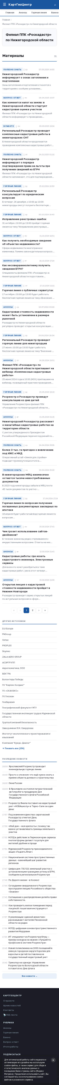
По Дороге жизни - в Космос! (24, 880)
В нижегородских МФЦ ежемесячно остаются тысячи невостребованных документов (26, 478)
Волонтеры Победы (12, 679)
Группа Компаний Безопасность (19, 722)
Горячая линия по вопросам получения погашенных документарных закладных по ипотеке (30, 506)
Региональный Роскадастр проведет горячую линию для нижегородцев (26, 341)
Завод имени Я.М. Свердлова (17, 728)
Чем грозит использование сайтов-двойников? (25, 533)
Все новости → (29, 976)
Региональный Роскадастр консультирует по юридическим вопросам (23, 194)
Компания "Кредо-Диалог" (16, 743)
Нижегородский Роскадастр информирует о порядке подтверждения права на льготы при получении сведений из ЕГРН (26, 164)
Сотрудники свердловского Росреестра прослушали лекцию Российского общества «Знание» (32, 888)
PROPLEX (7, 645)
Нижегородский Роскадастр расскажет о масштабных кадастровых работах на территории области (28, 425)
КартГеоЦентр (20, 4)
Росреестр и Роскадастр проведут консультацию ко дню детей (25, 398)
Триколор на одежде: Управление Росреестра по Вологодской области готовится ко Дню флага (28, 965)
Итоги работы (10, 1046)
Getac (5, 640)
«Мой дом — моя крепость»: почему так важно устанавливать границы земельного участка (32, 829)
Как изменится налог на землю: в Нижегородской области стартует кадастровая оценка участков (24, 106)
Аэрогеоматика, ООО (13, 668)
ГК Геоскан (8, 696)
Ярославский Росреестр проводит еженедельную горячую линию (27, 768)
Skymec (6, 651)
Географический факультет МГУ (19, 707)
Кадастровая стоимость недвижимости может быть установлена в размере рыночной (28, 315)
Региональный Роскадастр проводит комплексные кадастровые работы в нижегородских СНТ (26, 134)
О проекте (8, 1000)
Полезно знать (12, 69)
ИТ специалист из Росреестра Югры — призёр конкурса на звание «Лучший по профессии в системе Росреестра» (29, 939)
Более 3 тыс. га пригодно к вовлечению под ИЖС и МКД (27, 451)
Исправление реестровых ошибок (24, 218)
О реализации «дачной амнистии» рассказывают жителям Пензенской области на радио (27, 920)
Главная (10, 12)
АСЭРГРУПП (8, 662)
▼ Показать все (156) (13, 748)
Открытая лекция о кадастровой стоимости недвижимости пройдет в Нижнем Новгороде (26, 588)
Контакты (8, 1010)
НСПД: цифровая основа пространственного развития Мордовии (32, 929)
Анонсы (23, 12)
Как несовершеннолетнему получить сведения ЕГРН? (26, 267)
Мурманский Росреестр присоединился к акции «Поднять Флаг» (30, 850)
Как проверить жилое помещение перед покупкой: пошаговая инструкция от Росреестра (30, 908)
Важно (6, 1037)
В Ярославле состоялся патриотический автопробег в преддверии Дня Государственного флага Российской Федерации (30, 793)
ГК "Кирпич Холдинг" (13, 685)
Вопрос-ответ (12, 98)
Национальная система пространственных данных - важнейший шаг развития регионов (32, 860)
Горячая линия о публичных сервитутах (27, 290)
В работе (8, 126)
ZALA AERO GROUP (12, 656)
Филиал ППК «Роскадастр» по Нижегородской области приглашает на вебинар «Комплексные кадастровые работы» (28, 370)
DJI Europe (7, 628)
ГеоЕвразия (8, 702)
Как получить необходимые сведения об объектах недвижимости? (26, 242)
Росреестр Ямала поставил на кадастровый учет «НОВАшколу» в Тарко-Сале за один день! (32, 806)
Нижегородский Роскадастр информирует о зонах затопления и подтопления (25, 77)
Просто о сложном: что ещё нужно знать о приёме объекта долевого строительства (31, 776)
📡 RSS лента (10, 1014)
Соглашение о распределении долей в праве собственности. (32, 898)
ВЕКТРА (6, 673)
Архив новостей (12, 1005)
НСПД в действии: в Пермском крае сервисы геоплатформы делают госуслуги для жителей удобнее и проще (32, 840)
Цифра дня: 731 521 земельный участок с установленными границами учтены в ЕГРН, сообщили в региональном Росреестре (32, 871)
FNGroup (6, 634)
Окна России (15, 783)
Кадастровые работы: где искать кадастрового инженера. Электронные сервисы (27, 559)
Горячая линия (39, 12)
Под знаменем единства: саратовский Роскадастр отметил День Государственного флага (29, 817)
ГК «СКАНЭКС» (10, 690)
